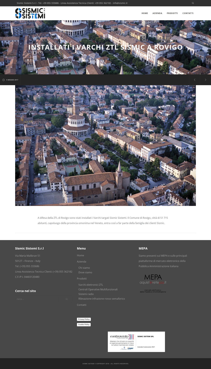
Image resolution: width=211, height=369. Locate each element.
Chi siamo (84, 267)
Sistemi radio (86, 294)
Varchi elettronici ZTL (90, 284)
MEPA (164, 255)
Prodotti (82, 278)
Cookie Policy (83, 324)
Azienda (81, 261)
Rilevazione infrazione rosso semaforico (101, 298)
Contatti (81, 305)
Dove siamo (85, 272)
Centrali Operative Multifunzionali (98, 289)
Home (80, 255)
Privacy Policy (84, 319)
